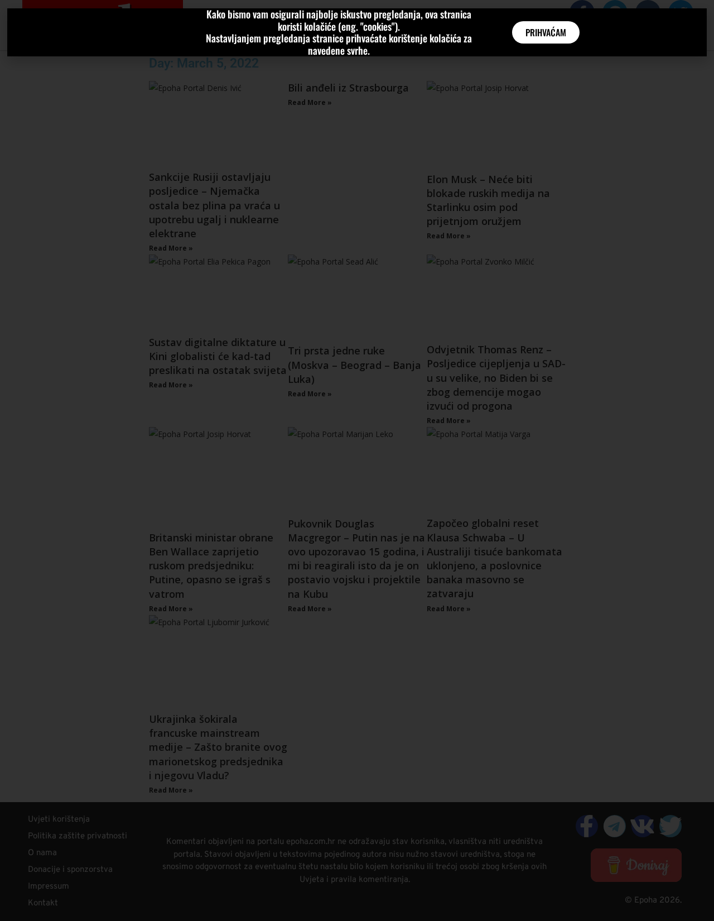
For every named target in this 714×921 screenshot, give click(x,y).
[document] (357, 460)
